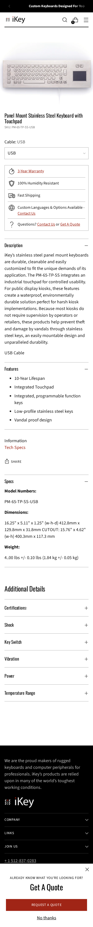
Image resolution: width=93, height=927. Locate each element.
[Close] (87, 869)
